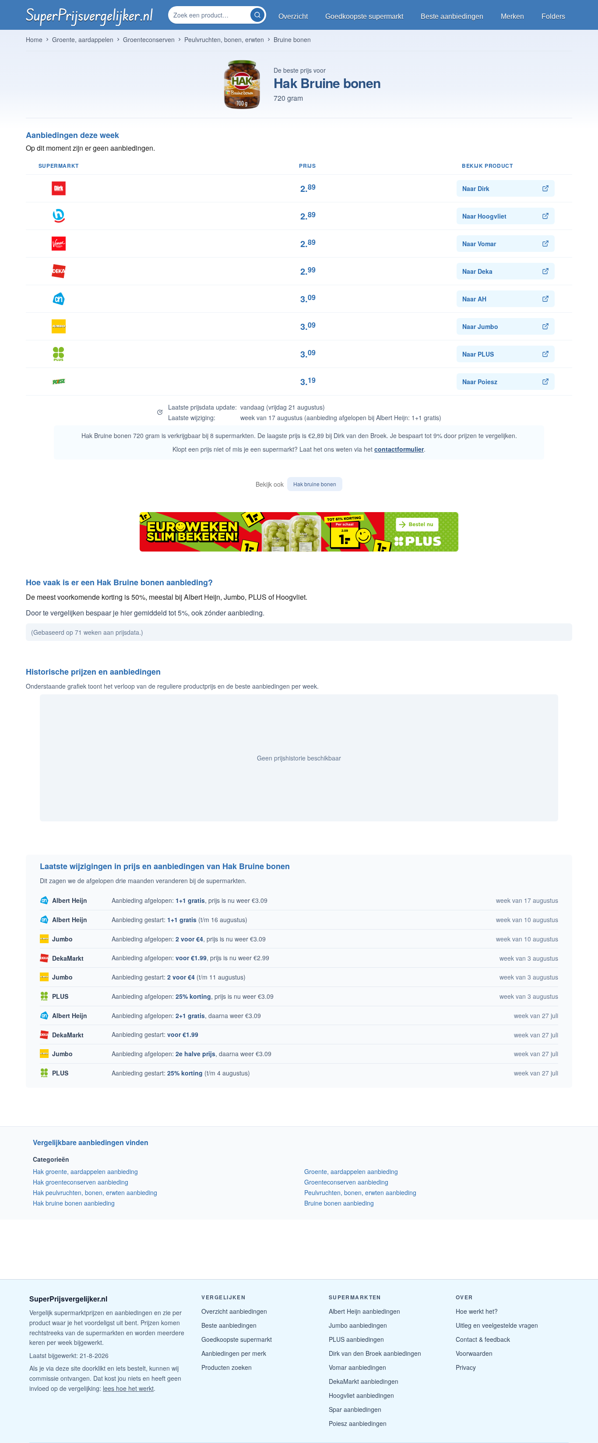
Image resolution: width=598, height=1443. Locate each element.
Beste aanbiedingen (229, 1325)
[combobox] (210, 15)
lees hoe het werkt (128, 1388)
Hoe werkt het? (477, 1311)
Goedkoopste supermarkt (236, 1339)
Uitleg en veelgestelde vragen (497, 1325)
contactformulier (399, 449)
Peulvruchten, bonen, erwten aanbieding (360, 1192)
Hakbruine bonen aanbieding (74, 1203)
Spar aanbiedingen (355, 1409)
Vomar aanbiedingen (357, 1367)
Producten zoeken (226, 1367)
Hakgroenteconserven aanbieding (80, 1182)
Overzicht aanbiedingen (234, 1311)
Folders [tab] (553, 16)
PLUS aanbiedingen (356, 1339)
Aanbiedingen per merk (233, 1353)
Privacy (466, 1367)
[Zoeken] (257, 15)
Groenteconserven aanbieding (346, 1182)
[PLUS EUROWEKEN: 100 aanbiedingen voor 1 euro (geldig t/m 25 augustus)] (299, 532)
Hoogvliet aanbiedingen (361, 1395)
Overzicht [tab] (293, 16)
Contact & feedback (483, 1339)
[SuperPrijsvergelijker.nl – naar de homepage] (89, 15)
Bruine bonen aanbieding (339, 1203)
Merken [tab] (512, 16)
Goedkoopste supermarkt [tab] (364, 16)
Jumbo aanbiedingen (358, 1325)
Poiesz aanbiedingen (358, 1423)
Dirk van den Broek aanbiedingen (375, 1353)
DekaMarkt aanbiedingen (363, 1381)
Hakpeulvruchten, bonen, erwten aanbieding (95, 1192)
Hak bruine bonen (314, 484)
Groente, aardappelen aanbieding (351, 1171)
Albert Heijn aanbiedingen (364, 1311)
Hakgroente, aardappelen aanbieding (85, 1171)
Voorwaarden (474, 1353)
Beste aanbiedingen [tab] (452, 16)
